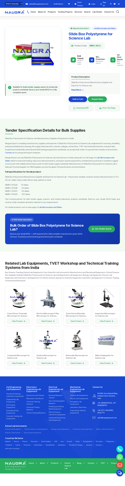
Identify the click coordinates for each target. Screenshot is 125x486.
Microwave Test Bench (34, 398)
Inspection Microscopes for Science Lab (105, 314)
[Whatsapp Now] (119, 457)
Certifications (58, 4)
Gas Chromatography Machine (57, 402)
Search (87, 12)
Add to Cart (78, 99)
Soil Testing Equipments (10, 406)
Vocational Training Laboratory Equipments (15, 395)
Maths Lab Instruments (104, 429)
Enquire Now (97, 99)
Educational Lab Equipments (12, 412)
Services (78, 12)
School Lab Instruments (32, 433)
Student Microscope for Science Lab (46, 356)
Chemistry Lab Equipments (83, 429)
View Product (17, 321)
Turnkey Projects (65, 12)
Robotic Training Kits (12, 433)
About (42, 463)
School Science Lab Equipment (36, 429)
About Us (42, 12)
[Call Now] (119, 449)
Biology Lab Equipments (60, 429)
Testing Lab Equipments (79, 395)
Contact (91, 463)
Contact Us (109, 12)
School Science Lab (68, 465)
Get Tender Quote (103, 229)
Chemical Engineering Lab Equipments (57, 419)
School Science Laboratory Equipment (57, 413)
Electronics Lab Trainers (35, 395)
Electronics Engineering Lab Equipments (33, 389)
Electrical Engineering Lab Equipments (56, 389)
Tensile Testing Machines (36, 413)
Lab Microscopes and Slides (50, 207)
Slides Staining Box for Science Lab (104, 356)
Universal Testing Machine (32, 408)
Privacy (114, 463)
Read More (76, 90)
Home (33, 12)
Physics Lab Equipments (79, 398)
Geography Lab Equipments (76, 403)
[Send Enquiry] (119, 465)
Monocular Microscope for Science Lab (77, 356)
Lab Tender (97, 12)
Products (52, 12)
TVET (102, 463)
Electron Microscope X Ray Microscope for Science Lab (47, 314)
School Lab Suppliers (13, 429)
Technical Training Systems (33, 403)
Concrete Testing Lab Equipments (14, 417)
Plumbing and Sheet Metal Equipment (56, 408)
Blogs (79, 463)
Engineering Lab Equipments (12, 400)
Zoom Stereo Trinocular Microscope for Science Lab (17, 314)
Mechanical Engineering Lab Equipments (77, 389)
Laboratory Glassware (78, 407)
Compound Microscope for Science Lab (18, 356)
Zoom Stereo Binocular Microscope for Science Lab (76, 314)
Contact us (9, 152)
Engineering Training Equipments (77, 411)
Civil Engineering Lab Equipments (13, 388)
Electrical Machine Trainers (55, 396)
